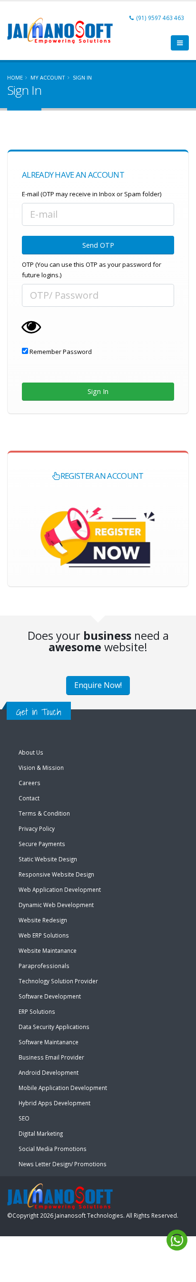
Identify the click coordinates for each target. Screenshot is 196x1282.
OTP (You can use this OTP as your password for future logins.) (91, 269)
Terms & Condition (44, 813)
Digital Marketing (41, 1133)
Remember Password (60, 351)
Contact (29, 798)
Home (15, 77)
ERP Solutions (37, 1011)
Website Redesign (43, 920)
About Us (31, 752)
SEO (24, 1118)
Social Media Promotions (53, 1148)
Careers (29, 783)
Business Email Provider (51, 1057)
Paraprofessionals (44, 965)
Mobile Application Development (63, 1087)
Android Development (48, 1072)
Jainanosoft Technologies (89, 1215)
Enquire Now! (98, 685)
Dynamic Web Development (56, 905)
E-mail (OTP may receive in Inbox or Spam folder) (91, 194)
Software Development (50, 996)
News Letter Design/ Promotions (63, 1164)
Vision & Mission (41, 767)
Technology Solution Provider (58, 981)
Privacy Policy (37, 828)
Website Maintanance (48, 950)
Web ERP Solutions (44, 935)
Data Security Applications (54, 1026)
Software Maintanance (48, 1042)
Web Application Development (60, 889)
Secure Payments (42, 844)
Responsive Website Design (56, 874)
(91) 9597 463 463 (159, 17)
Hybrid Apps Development (54, 1103)
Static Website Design (48, 859)
